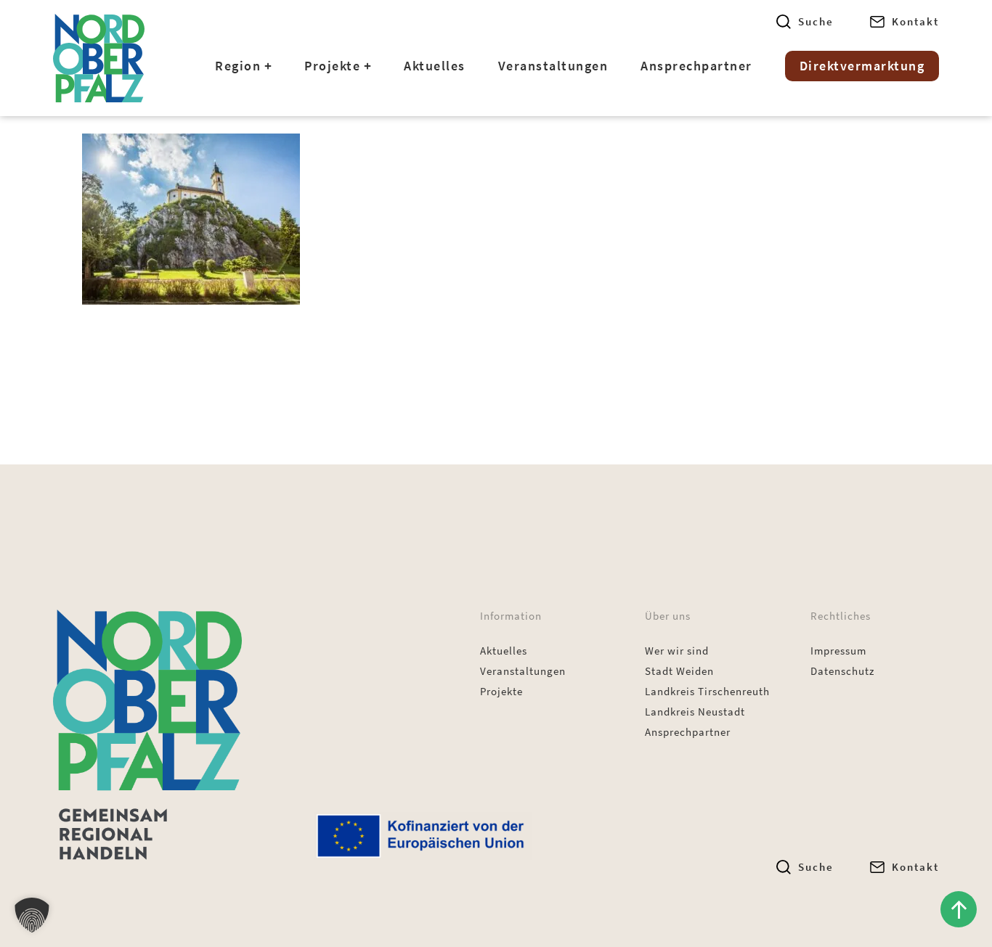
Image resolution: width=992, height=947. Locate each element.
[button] (32, 915)
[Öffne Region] (268, 66)
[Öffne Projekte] (367, 66)
